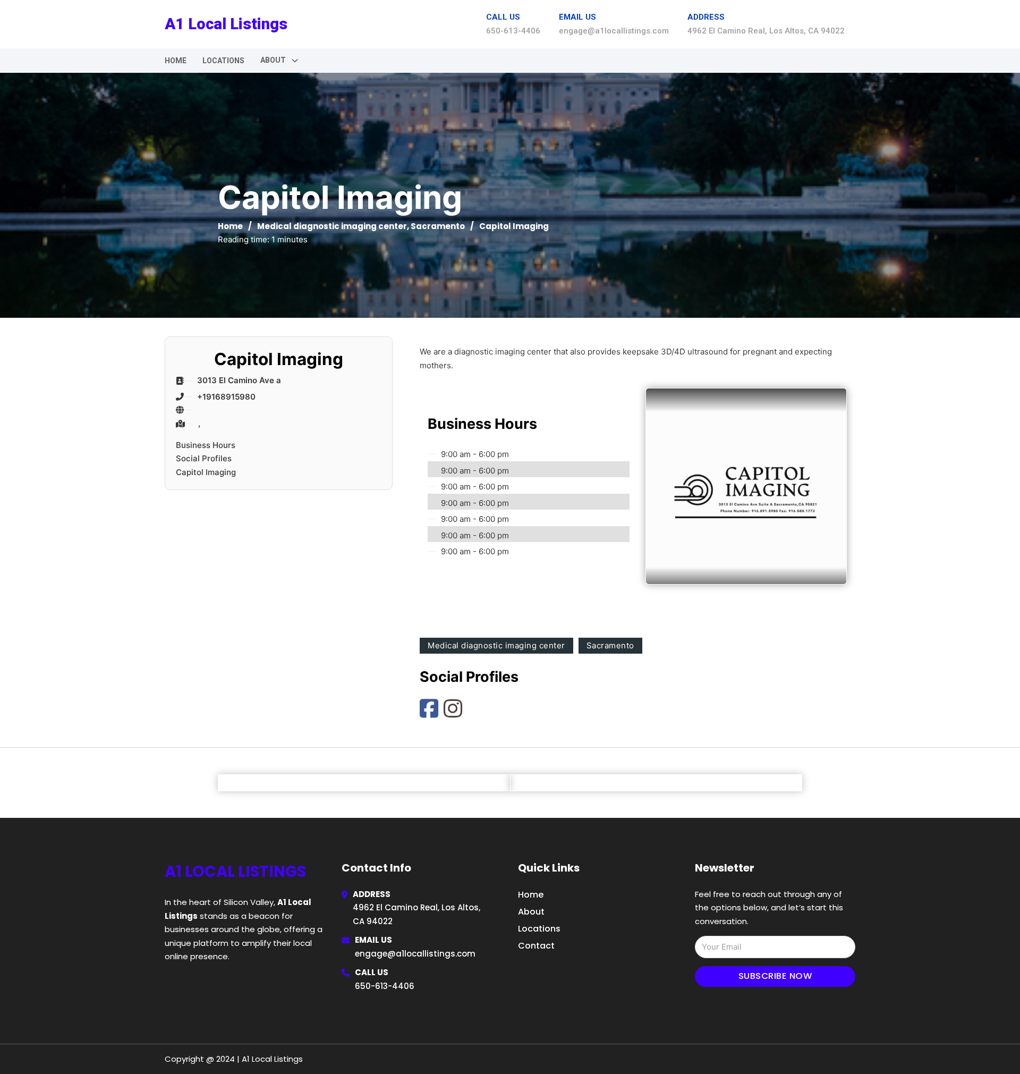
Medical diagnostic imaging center (332, 226)
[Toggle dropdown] (295, 60)
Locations (223, 60)
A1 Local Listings (226, 24)
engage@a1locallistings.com (415, 953)
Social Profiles (204, 458)
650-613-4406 (384, 986)
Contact (536, 946)
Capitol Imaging (206, 472)
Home (175, 60)
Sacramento (438, 226)
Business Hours (205, 445)
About (531, 912)
